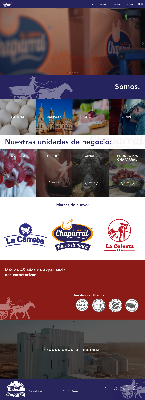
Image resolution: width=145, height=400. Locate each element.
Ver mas (54, 183)
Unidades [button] (103, 4)
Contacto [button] (130, 4)
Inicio (93, 4)
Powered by (67, 391)
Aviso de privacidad (35, 391)
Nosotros (117, 4)
